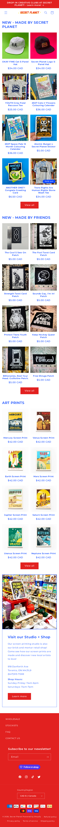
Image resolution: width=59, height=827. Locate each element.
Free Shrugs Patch (43, 376)
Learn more (19, 696)
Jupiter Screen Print (15, 515)
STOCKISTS (11, 725)
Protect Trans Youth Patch (15, 336)
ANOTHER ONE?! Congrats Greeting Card (15, 190)
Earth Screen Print (15, 476)
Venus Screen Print (43, 438)
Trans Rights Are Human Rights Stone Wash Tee (43, 190)
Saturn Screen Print (44, 515)
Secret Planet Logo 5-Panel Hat (43, 63)
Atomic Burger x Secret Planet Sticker (44, 145)
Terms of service (30, 821)
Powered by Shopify (32, 817)
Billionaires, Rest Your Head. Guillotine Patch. (15, 377)
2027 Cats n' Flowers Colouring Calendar (43, 104)
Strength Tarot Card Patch (15, 294)
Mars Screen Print (43, 476)
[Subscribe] (47, 757)
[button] (6, 13)
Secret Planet (16, 817)
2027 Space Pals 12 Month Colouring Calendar (15, 146)
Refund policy (50, 817)
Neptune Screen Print (43, 553)
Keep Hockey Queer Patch (43, 336)
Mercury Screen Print (15, 438)
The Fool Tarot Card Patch (43, 253)
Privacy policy (13, 821)
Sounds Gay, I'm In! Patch (44, 294)
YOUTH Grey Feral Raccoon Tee (15, 104)
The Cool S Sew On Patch (15, 253)
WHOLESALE (12, 719)
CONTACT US (12, 738)
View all (29, 205)
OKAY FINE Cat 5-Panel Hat (15, 63)
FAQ (7, 732)
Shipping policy (48, 821)
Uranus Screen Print (15, 553)
